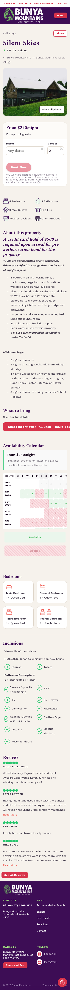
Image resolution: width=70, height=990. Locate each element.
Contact (41, 930)
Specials (25, 3)
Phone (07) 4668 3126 (17, 905)
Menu (60, 15)
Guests (52, 143)
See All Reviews (14, 875)
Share (60, 33)
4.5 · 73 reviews (15, 50)
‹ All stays (9, 33)
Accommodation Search (51, 905)
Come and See (15, 965)
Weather (10, 3)
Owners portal (44, 3)
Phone (62, 3)
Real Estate (43, 918)
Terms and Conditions (55, 985)
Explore (41, 911)
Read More (10, 814)
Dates (10, 143)
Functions (42, 924)
